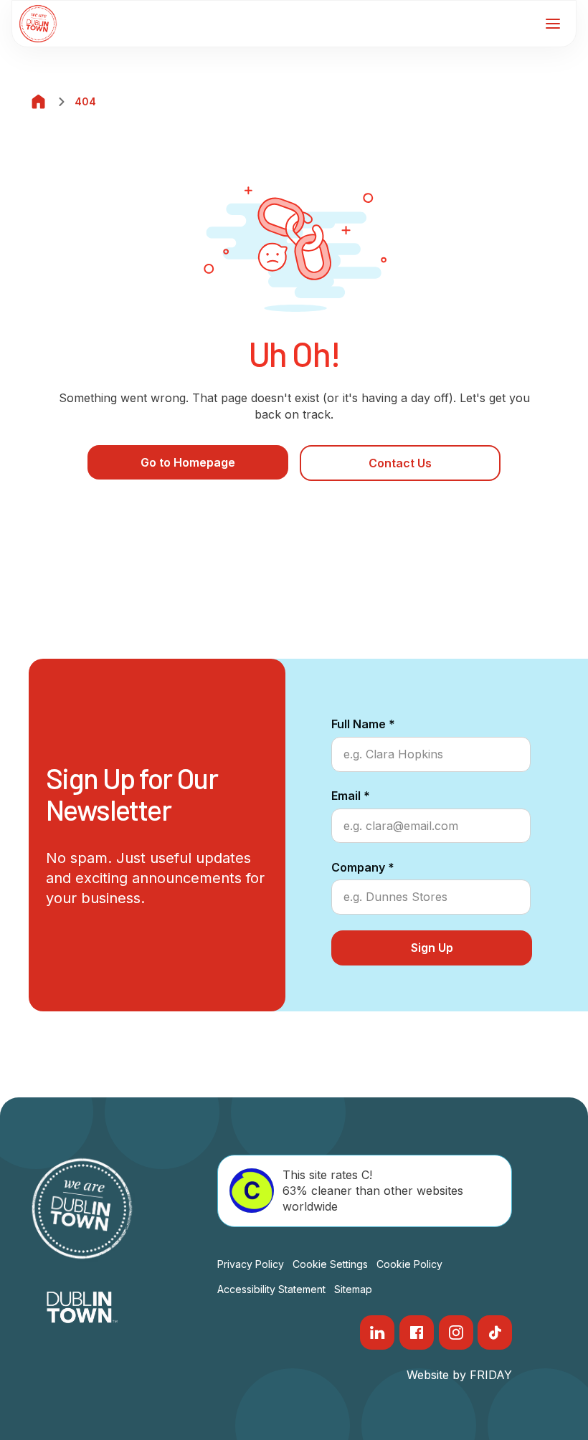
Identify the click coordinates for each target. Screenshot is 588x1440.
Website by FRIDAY (459, 1375)
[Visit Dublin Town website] (82, 1307)
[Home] (39, 102)
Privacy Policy (250, 1264)
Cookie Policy (409, 1264)
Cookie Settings (330, 1264)
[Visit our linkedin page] (377, 1332)
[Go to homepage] (38, 24)
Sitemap (353, 1289)
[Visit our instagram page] (456, 1332)
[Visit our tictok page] (495, 1332)
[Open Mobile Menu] (552, 23)
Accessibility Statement (271, 1289)
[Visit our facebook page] (416, 1332)
